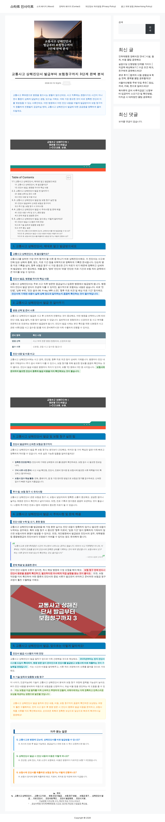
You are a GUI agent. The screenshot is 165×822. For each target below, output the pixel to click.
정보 (58, 793)
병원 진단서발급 (55, 796)
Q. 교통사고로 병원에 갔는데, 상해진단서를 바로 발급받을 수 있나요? (46, 231)
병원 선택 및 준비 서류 (27, 194)
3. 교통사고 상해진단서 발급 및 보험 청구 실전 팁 (35, 200)
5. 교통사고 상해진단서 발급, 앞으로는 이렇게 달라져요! (38, 219)
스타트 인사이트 (22, 6)
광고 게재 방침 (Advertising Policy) (136, 6)
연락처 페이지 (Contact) (69, 6)
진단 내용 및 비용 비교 (27, 197)
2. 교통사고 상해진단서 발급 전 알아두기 (31, 191)
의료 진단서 (38, 798)
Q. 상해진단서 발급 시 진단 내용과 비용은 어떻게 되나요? (42, 233)
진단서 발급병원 (66, 798)
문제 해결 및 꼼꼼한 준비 (28, 215)
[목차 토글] (67, 177)
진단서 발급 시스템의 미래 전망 (31, 222)
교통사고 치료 (40, 796)
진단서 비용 (80, 798)
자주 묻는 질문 (24, 228)
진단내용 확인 (51, 798)
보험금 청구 (84, 796)
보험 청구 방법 (71, 796)
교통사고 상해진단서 (23, 796)
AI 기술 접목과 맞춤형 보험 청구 (31, 225)
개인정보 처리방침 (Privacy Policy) (100, 6)
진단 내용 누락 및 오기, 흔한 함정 (31, 213)
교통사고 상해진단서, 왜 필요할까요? (33, 185)
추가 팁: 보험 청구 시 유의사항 (30, 206)
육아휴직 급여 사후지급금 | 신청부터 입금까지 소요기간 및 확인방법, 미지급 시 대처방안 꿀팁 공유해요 (136, 93)
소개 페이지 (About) (45, 6)
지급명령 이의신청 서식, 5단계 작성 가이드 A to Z (59, 801)
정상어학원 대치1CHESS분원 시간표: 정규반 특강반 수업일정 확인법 (59, 804)
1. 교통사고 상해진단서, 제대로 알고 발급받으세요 (34, 181)
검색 (121, 22)
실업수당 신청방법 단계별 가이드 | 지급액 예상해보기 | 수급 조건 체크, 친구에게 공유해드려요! (136, 67)
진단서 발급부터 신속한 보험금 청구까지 (34, 203)
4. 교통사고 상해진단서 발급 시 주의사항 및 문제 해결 (37, 209)
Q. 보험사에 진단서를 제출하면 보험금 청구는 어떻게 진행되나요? (45, 236)
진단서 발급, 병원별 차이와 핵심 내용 (33, 188)
